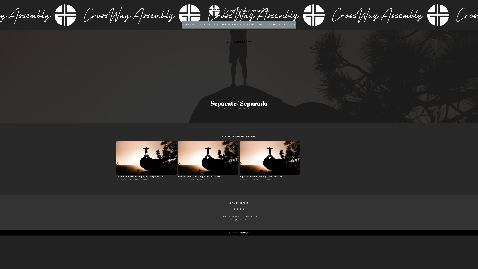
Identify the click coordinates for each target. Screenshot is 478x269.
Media (285, 25)
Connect (262, 25)
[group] (146, 161)
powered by (239, 233)
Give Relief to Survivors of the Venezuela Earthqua (213, 25)
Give (293, 25)
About (251, 25)
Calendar (274, 25)
